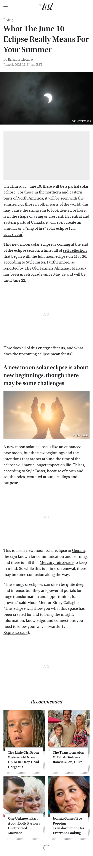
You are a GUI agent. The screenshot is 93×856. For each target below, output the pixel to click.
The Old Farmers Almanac (47, 268)
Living (8, 20)
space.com (12, 234)
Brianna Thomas (21, 59)
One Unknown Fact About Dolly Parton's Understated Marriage (24, 825)
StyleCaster (35, 262)
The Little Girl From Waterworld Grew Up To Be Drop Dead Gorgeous (23, 759)
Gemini (78, 550)
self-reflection (75, 250)
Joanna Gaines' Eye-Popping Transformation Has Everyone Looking (68, 825)
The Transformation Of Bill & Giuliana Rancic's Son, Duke (68, 757)
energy (44, 348)
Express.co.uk (15, 632)
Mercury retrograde (57, 562)
